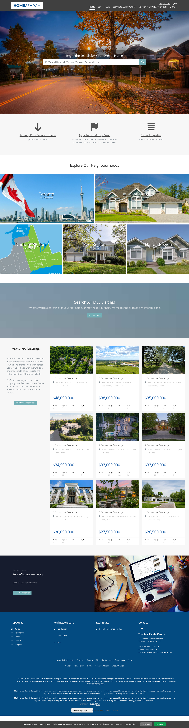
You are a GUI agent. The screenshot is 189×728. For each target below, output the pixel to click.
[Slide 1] (85, 107)
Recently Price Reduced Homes (38, 135)
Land (59, 642)
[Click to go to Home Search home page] (27, 5)
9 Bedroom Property (65, 512)
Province (80, 660)
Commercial (62, 635)
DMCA (89, 666)
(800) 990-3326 (153, 646)
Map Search (49, 69)
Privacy (68, 666)
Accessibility (79, 666)
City (97, 660)
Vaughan (18, 644)
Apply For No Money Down (94, 135)
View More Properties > (25, 402)
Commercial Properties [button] (124, 7)
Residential (62, 629)
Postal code (107, 660)
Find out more (94, 315)
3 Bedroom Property (111, 378)
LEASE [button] (107, 7)
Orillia (17, 637)
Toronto (18, 640)
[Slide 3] (92, 107)
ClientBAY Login (102, 666)
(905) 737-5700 (164, 3)
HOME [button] (92, 7)
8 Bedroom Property (65, 445)
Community (120, 660)
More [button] (172, 7)
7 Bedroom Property (111, 445)
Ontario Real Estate (65, 660)
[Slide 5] (100, 107)
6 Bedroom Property (65, 378)
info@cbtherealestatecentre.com (158, 652)
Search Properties (22, 593)
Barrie (17, 629)
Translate (114, 710)
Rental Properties (151, 135)
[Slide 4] (96, 107)
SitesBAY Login (118, 666)
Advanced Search (68, 69)
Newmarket (19, 633)
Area (130, 660)
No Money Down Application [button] (153, 7)
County (90, 660)
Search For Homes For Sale (110, 629)
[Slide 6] (104, 107)
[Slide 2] (88, 107)
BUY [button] (100, 7)
